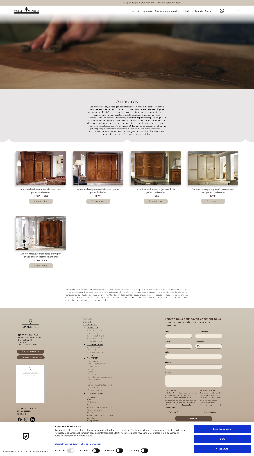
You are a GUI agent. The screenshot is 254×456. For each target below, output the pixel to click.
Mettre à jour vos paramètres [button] (30, 374)
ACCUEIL (87, 318)
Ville (167, 352)
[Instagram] (26, 419)
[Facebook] (19, 419)
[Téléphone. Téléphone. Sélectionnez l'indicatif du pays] (199, 346)
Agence (168, 362)
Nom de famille (202, 331)
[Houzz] (32, 419)
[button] (187, 10)
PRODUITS (88, 355)
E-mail (168, 342)
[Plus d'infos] (30, 369)
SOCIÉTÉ (87, 321)
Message (169, 373)
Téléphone (200, 342)
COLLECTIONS (90, 324)
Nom (167, 331)
